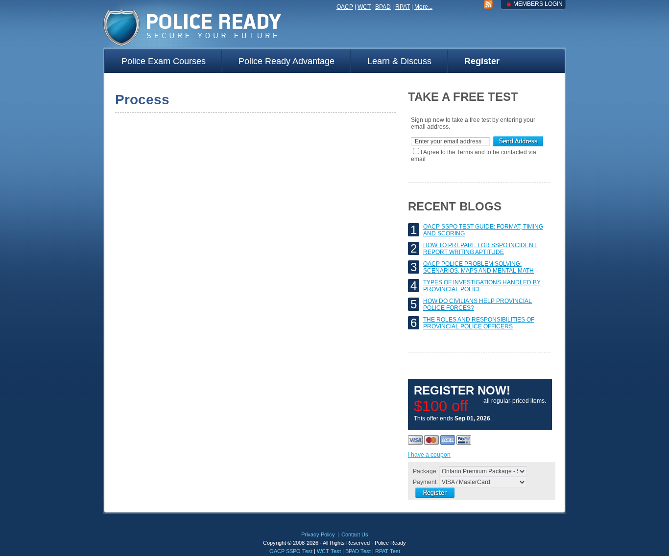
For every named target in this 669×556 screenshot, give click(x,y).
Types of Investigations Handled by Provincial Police (482, 286)
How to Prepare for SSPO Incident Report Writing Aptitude (480, 248)
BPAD (383, 6)
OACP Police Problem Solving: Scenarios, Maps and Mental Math (478, 267)
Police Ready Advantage (286, 61)
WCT (364, 6)
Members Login (538, 3)
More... (423, 6)
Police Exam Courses (163, 61)
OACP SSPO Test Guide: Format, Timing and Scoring (483, 230)
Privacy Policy (318, 534)
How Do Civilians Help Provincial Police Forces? (477, 304)
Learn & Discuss (399, 61)
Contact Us (354, 534)
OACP (344, 6)
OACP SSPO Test (290, 551)
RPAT (402, 6)
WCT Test (329, 551)
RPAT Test (387, 551)
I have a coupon (429, 454)
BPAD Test (358, 551)
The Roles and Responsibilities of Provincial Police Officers (478, 323)
